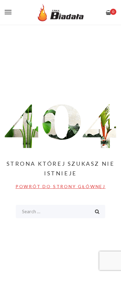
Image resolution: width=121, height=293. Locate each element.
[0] (108, 12)
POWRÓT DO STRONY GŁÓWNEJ (60, 186)
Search (97, 212)
